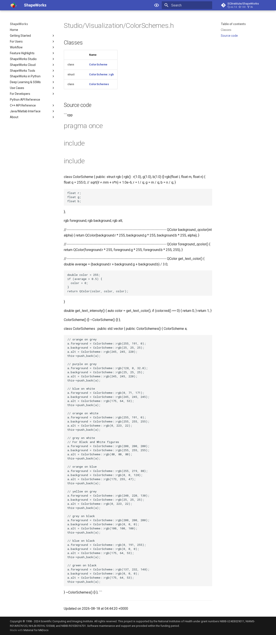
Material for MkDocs (36, 630)
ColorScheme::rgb (101, 74)
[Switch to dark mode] (156, 5)
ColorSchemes (99, 84)
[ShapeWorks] (13, 5)
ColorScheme (98, 64)
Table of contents (233, 24)
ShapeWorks (19, 24)
